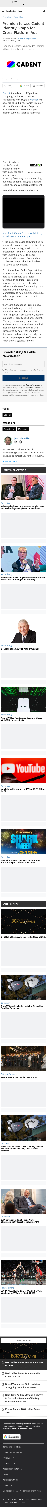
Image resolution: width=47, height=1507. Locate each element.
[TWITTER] (16, 442)
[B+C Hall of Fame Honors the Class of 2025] (23, 1356)
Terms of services (32, 385)
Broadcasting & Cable (27, 38)
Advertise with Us (10, 1480)
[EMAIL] (21, 442)
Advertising (18, 17)
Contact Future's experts (13, 1452)
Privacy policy (8, 1458)
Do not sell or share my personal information (22, 1491)
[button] (3, 11)
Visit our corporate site (22, 1429)
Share (9, 86)
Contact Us (7, 1485)
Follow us (26, 86)
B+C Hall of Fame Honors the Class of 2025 (24, 1364)
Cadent (6, 93)
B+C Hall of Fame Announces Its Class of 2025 (22, 1375)
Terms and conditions (12, 1447)
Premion (33, 99)
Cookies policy (9, 1463)
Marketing (7, 17)
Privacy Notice (35, 387)
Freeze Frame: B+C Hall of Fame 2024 (22, 1411)
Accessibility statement (12, 1469)
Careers (6, 1474)
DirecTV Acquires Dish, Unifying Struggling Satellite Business (22, 1386)
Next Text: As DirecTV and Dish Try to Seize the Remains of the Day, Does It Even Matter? (24, 1398)
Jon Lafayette (10, 38)
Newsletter (39, 86)
